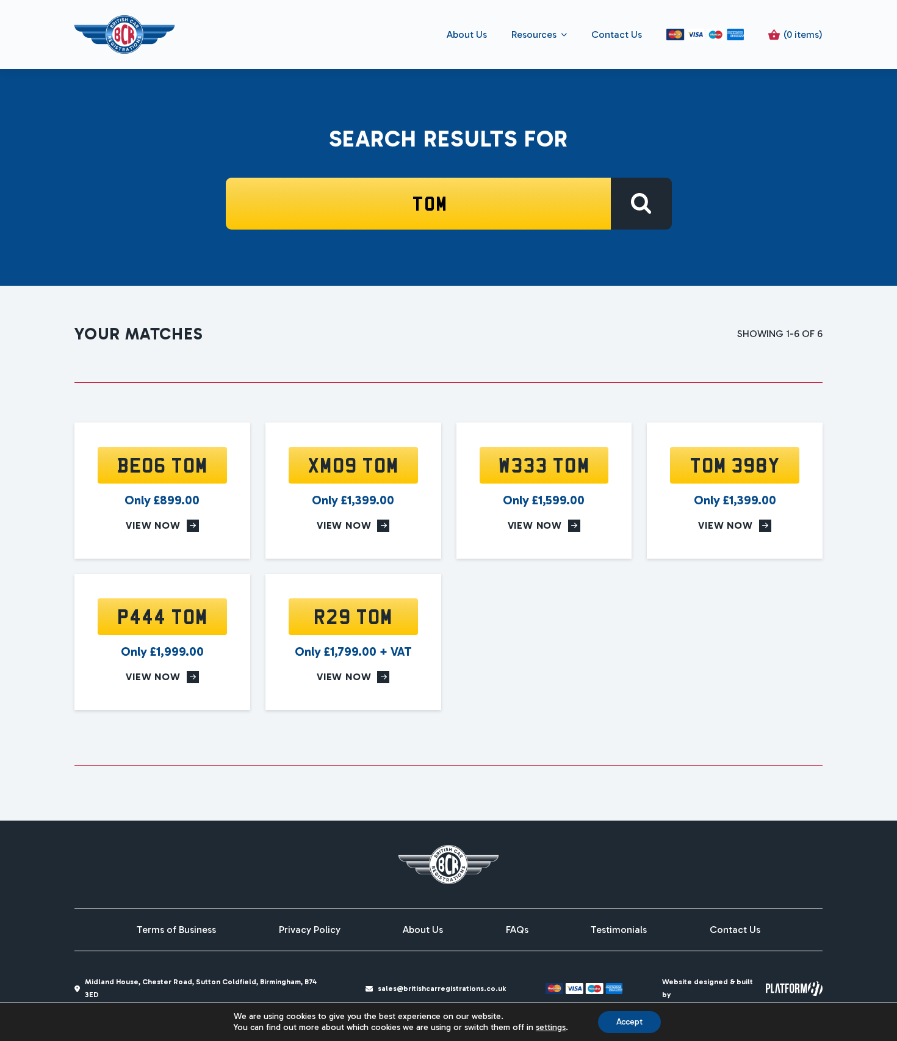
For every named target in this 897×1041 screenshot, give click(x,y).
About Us (467, 34)
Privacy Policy (309, 929)
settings (551, 1027)
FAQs (517, 929)
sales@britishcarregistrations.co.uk (442, 988)
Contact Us (616, 34)
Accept (629, 1022)
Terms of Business (176, 929)
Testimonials (619, 929)
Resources (534, 34)
